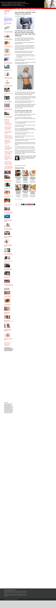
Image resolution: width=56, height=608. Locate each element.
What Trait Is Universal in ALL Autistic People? (8, 205)
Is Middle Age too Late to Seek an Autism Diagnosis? (8, 229)
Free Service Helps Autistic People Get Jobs (8, 261)
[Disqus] (25, 217)
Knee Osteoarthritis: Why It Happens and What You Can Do (9, 167)
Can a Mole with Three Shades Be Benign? (7, 304)
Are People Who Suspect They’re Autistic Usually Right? (8, 246)
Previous (30, 10)
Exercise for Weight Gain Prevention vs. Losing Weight (8, 152)
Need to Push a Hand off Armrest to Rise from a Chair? (8, 163)
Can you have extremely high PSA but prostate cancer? (8, 32)
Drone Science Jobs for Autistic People (7, 277)
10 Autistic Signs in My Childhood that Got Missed (8, 181)
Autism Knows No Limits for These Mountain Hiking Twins (8, 285)
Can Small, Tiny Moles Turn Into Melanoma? (7, 296)
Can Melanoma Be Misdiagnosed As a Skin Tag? (7, 313)
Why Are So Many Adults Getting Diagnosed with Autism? (8, 237)
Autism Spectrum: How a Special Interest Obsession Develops (8, 220)
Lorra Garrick (22, 155)
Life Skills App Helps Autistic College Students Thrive (8, 269)
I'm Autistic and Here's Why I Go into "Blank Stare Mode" (8, 212)
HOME (5, 13)
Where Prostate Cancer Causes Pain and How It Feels (8, 24)
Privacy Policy (7, 343)
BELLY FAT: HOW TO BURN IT (19, 199)
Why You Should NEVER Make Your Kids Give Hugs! (8, 254)
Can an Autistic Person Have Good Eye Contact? (8, 196)
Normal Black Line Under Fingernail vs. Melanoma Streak (8, 339)
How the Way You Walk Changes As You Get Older (8, 128)
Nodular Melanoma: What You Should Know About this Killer (8, 321)
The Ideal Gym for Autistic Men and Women (8, 132)
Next (34, 10)
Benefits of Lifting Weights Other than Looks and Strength (8, 137)
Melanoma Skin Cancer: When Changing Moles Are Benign (8, 330)
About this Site (7, 342)
